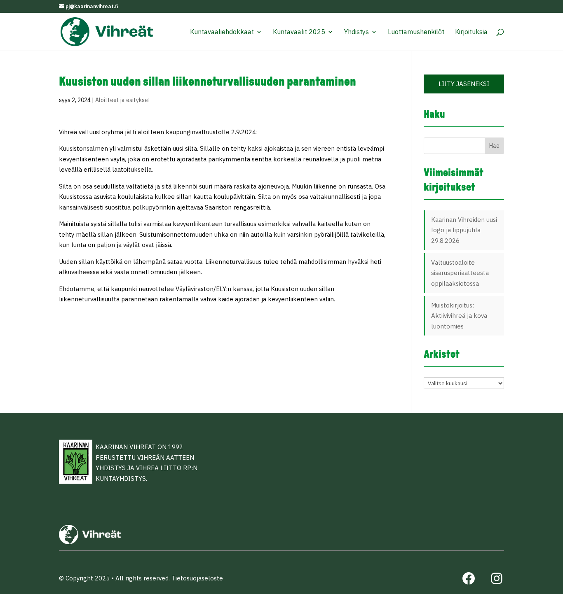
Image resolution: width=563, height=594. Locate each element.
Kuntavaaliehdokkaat (222, 32)
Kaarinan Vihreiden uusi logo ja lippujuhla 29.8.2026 (464, 230)
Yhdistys (356, 32)
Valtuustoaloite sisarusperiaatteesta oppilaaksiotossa (460, 273)
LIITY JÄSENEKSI (464, 84)
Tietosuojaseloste (197, 578)
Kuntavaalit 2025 (299, 32)
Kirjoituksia (471, 32)
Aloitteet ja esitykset (122, 100)
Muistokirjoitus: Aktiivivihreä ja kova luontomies (459, 315)
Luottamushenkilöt (416, 32)
